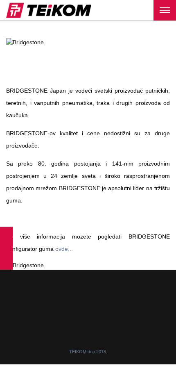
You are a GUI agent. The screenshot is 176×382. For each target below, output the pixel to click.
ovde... (64, 249)
